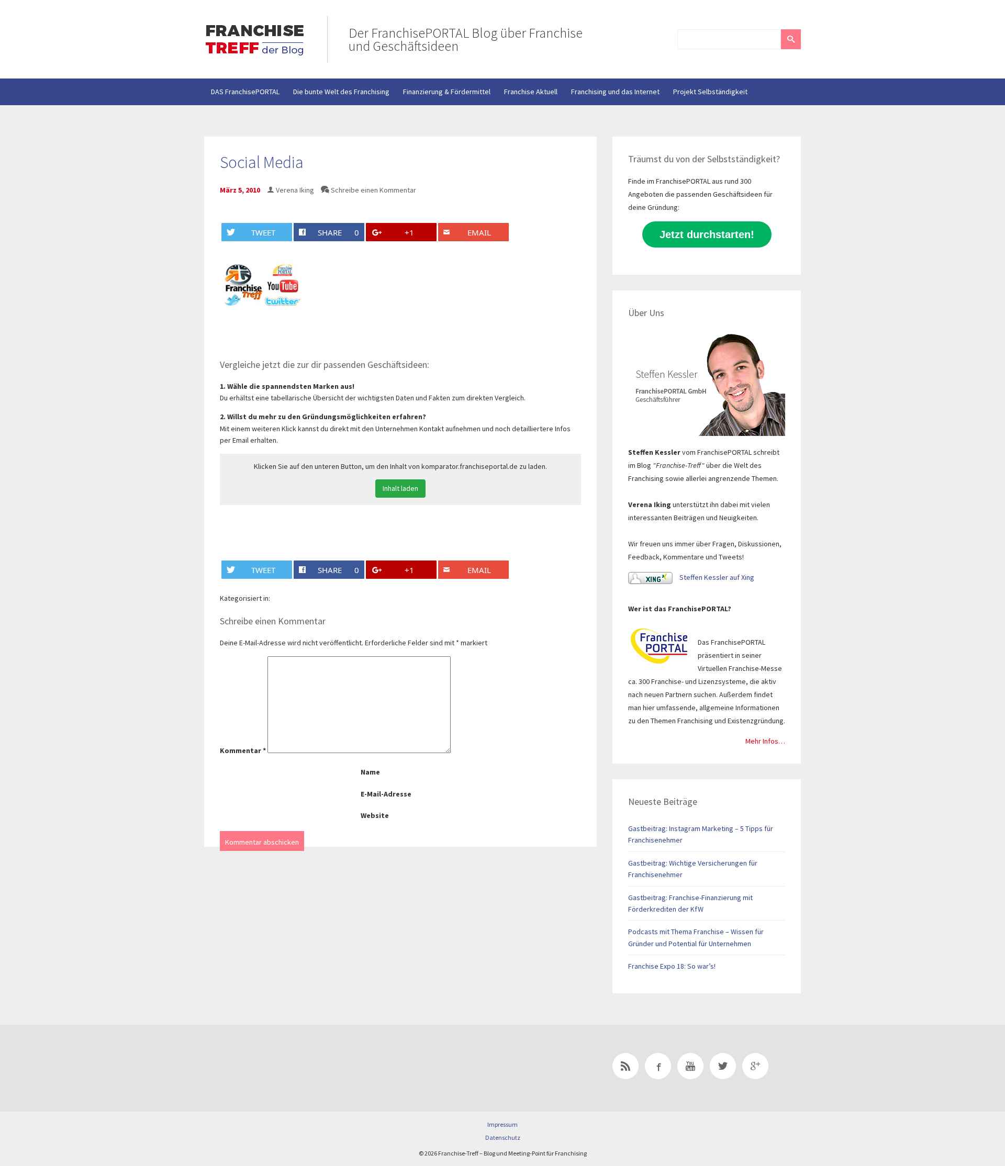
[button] (791, 39)
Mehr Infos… (765, 741)
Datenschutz (502, 1137)
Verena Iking (295, 190)
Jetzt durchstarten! (707, 234)
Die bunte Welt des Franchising (341, 91)
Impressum (502, 1124)
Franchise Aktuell (530, 91)
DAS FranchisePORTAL (245, 91)
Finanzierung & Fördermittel (446, 91)
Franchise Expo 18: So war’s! (672, 966)
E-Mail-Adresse (386, 794)
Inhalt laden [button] (400, 488)
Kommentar (243, 750)
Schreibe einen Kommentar (373, 190)
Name (370, 772)
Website (375, 815)
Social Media (262, 162)
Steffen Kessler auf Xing (716, 577)
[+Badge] (277, 1068)
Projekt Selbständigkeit (710, 91)
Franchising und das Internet (615, 91)
